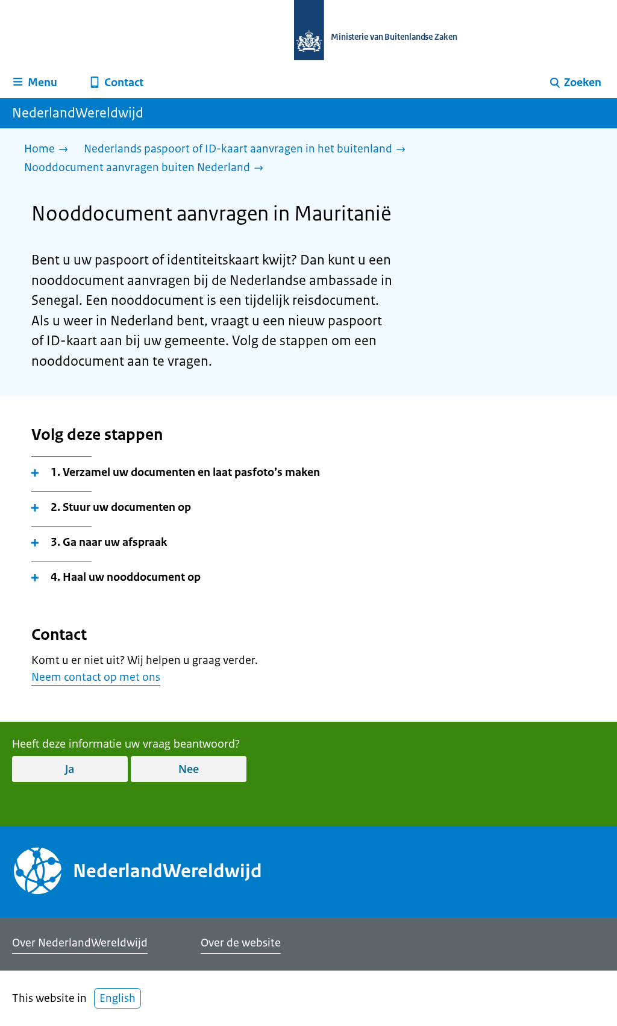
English (117, 998)
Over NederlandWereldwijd (80, 943)
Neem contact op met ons (95, 677)
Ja (69, 769)
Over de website (241, 943)
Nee (188, 769)
